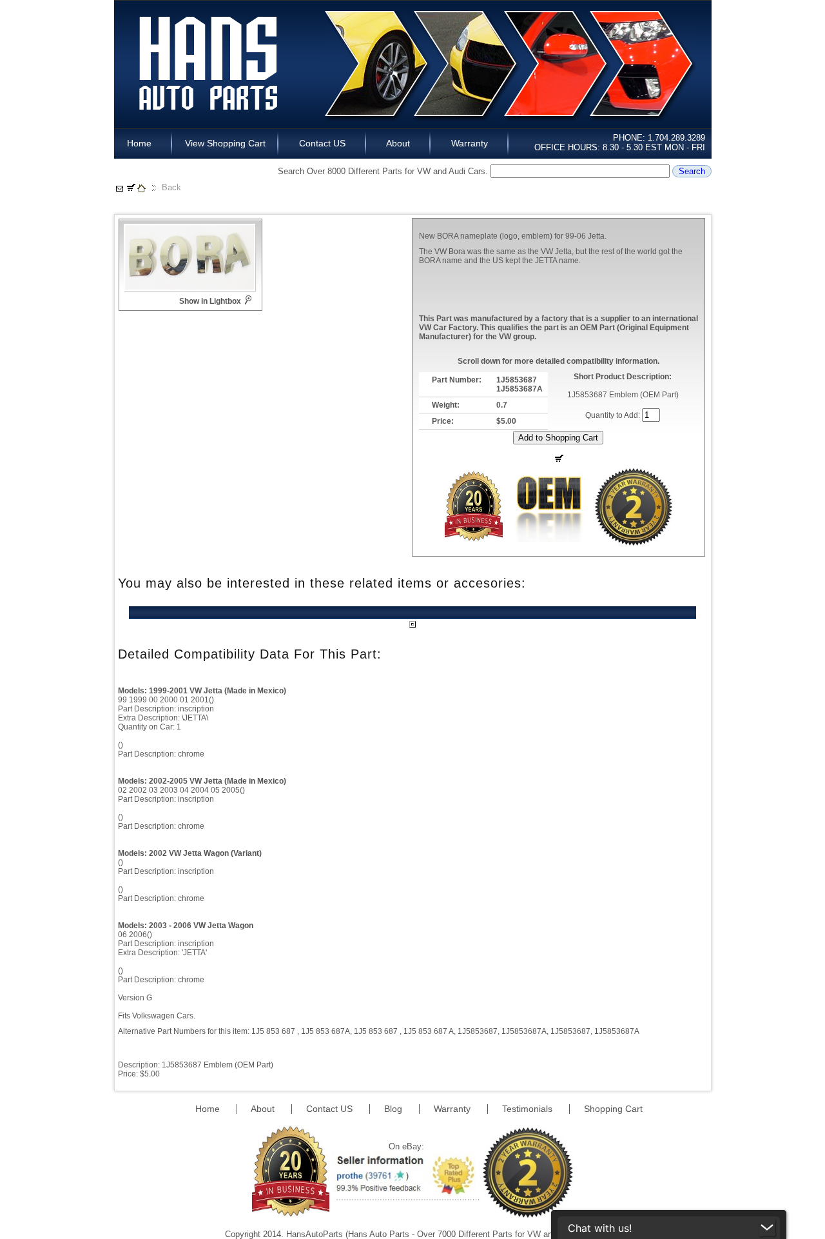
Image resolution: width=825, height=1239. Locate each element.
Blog (394, 1109)
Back (171, 187)
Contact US (322, 143)
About (398, 143)
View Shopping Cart (225, 143)
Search (692, 171)
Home (143, 143)
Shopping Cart (613, 1109)
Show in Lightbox (210, 301)
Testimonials (528, 1109)
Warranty (469, 143)
